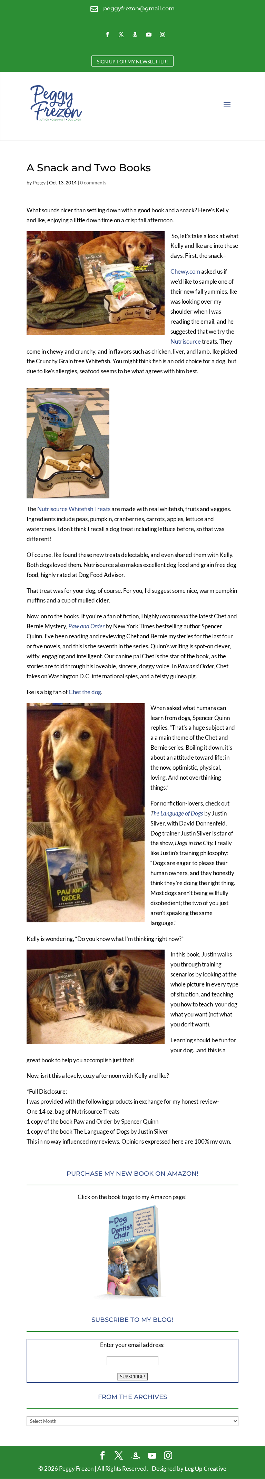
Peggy (39, 182)
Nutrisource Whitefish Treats (73, 509)
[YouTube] (152, 1456)
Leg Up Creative (205, 1468)
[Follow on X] (121, 34)
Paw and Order (86, 626)
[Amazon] (136, 1456)
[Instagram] (168, 1456)
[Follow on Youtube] (148, 34)
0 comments (93, 182)
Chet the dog (85, 692)
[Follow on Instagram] (162, 34)
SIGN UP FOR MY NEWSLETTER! (132, 61)
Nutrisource (185, 341)
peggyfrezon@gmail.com (139, 8)
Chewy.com (185, 271)
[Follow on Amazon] (134, 34)
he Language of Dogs (178, 813)
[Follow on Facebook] (107, 34)
